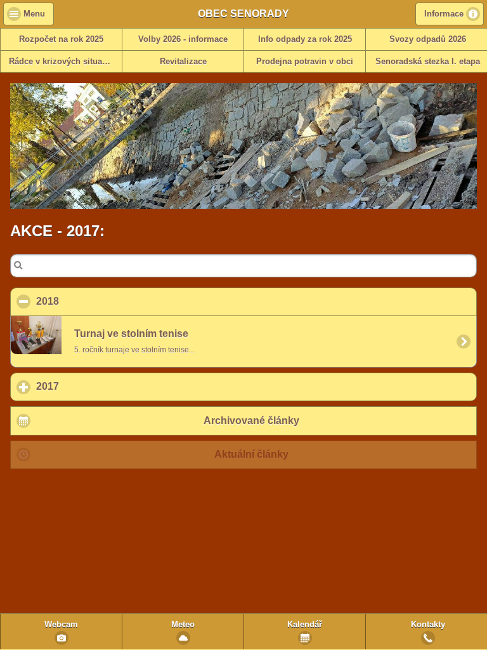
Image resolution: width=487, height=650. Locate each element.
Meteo (183, 624)
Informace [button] (444, 14)
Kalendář (304, 624)
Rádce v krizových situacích (64, 61)
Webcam (61, 624)
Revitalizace (183, 61)
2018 (108, 301)
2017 (106, 386)
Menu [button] (34, 14)
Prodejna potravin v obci (304, 61)
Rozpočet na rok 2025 (61, 39)
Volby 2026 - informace (183, 39)
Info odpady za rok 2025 (305, 39)
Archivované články (251, 420)
